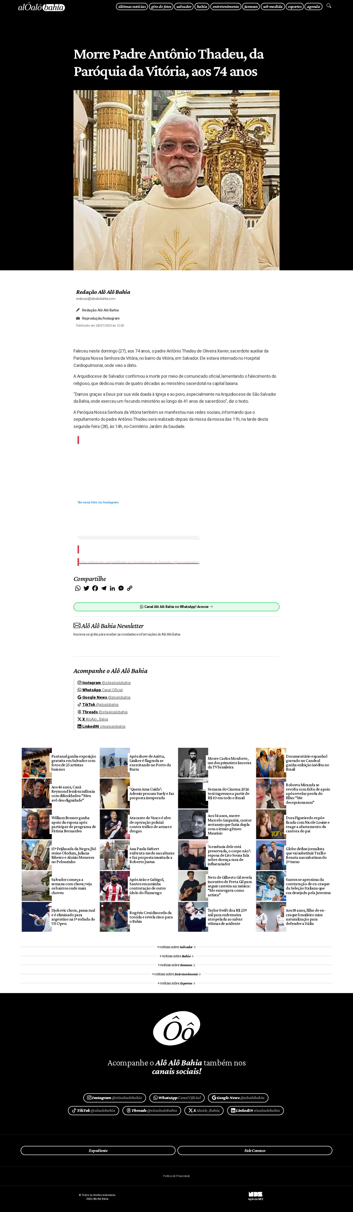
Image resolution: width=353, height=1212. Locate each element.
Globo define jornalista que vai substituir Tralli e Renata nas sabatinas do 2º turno (306, 855)
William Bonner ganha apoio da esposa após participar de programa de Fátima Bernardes (73, 824)
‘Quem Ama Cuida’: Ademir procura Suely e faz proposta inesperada (151, 793)
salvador (183, 6)
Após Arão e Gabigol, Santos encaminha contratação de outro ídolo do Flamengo (147, 886)
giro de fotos (161, 6)
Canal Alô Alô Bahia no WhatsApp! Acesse (176, 607)
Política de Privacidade (176, 1176)
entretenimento (226, 6)
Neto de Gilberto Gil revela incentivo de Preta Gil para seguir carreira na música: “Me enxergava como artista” (230, 886)
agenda (313, 6)
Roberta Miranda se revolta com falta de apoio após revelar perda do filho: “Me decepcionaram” (308, 793)
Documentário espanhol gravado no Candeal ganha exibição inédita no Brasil (307, 763)
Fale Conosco (254, 1150)
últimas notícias (132, 6)
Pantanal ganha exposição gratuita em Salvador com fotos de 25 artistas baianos (73, 763)
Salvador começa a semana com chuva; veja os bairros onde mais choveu (71, 886)
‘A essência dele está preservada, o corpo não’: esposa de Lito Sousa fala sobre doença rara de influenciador (229, 855)
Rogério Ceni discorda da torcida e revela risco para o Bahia (151, 917)
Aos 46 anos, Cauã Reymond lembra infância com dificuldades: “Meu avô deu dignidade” (73, 793)
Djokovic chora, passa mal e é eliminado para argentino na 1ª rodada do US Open (73, 917)
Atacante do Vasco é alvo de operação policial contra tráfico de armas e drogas (150, 824)
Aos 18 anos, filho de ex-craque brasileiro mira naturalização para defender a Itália (305, 917)
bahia (202, 6)
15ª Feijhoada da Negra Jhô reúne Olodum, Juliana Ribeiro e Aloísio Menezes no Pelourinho (73, 855)
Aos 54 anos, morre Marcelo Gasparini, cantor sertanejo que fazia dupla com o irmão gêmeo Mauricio (230, 824)
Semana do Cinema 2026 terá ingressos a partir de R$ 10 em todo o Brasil (229, 793)
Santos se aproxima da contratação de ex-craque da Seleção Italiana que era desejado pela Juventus (308, 886)
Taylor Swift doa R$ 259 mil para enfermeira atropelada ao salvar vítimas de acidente (227, 917)
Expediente (98, 1150)
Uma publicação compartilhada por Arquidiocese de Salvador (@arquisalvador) (139, 562)
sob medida (273, 6)
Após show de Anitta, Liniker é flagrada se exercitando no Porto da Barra (150, 763)
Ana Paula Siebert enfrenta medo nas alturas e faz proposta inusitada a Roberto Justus (151, 855)
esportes (294, 6)
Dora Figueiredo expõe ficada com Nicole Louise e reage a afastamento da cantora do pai (308, 824)
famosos (250, 6)
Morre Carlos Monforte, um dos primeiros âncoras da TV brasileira (229, 762)
